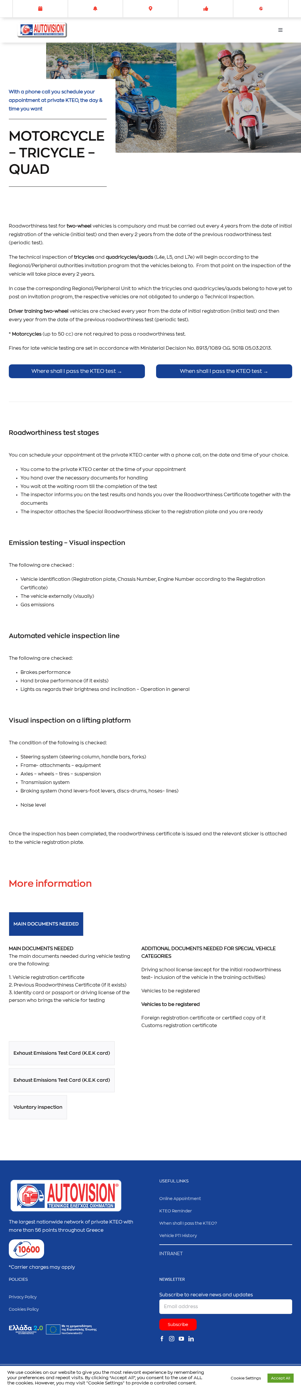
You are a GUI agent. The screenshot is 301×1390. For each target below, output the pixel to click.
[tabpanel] (150, 990)
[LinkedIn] (191, 1338)
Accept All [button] (280, 1378)
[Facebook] (162, 1338)
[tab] (46, 924)
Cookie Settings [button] (246, 1378)
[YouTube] (181, 1338)
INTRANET (171, 1253)
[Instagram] (171, 1338)
